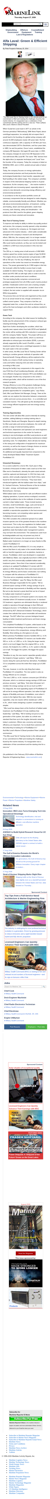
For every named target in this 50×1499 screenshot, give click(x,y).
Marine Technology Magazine (20, 1483)
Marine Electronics (16, 1470)
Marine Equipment (31, 797)
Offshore (24, 30)
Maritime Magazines (16, 1485)
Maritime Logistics (16, 1481)
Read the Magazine (25, 1253)
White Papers (14, 1487)
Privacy (12, 1446)
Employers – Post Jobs (36, 1027)
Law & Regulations (24, 35)
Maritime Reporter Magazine (19, 1477)
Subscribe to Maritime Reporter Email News (25, 1440)
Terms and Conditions (17, 1444)
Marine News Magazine (18, 1479)
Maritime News (14, 1442)
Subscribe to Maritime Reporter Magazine (24, 1435)
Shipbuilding (11, 30)
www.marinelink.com (33, 757)
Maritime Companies (16, 1493)
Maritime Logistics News (18, 1460)
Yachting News (14, 1468)
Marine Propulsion (15, 800)
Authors (12, 1452)
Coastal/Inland (37, 30)
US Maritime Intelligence (18, 1489)
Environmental (8, 797)
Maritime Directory (16, 1491)
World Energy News (16, 1464)
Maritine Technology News (19, 1462)
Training (38, 32)
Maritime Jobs (14, 1466)
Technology (19, 797)
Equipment (26, 32)
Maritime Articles (15, 1450)
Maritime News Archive (18, 1448)
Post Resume (15, 1027)
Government (12, 32)
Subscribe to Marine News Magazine (22, 1438)
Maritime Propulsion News (19, 1473)
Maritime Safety (29, 800)
